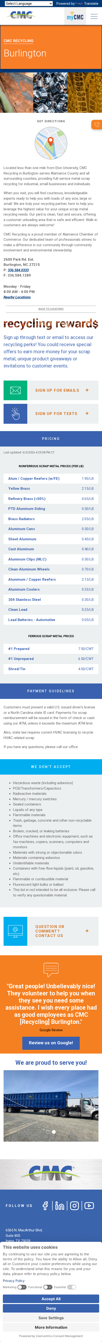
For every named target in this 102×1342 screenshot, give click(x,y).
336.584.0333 (18, 270)
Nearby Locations (17, 297)
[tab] (51, 390)
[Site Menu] (94, 16)
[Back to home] (51, 1174)
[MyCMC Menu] (75, 16)
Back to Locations (51, 309)
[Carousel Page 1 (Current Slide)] (48, 1132)
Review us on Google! (51, 1042)
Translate (91, 3)
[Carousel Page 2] (54, 1132)
